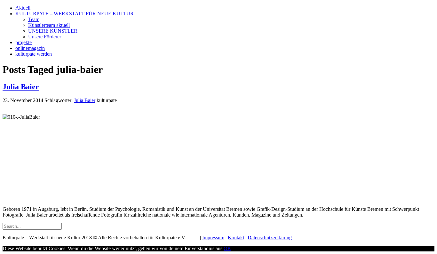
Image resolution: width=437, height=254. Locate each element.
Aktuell (22, 8)
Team (33, 19)
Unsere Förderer (44, 36)
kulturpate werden (33, 54)
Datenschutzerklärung (270, 237)
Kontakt (236, 237)
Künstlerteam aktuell (49, 25)
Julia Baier (21, 87)
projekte (23, 42)
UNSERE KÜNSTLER (52, 31)
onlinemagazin (30, 48)
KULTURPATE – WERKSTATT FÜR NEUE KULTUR (74, 13)
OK (227, 248)
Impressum (213, 237)
